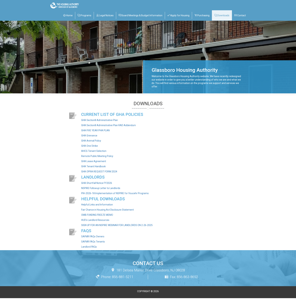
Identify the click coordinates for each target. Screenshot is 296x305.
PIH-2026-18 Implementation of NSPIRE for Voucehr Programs (115, 193)
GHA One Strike (89, 145)
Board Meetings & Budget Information (141, 15)
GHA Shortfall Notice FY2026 (96, 183)
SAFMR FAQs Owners (92, 236)
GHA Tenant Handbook (93, 166)
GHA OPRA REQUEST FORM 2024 (99, 171)
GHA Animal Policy (91, 140)
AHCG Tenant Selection (93, 151)
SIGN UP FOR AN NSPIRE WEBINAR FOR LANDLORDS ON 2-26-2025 (117, 225)
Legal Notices (106, 15)
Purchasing (203, 15)
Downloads (223, 15)
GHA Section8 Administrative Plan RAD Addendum (108, 125)
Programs (85, 15)
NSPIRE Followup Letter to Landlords (100, 188)
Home (69, 15)
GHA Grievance (89, 135)
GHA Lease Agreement (93, 161)
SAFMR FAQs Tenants (93, 241)
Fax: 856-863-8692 (184, 277)
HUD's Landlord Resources (95, 220)
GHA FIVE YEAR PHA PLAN (95, 130)
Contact (241, 15)
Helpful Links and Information (97, 204)
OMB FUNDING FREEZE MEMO (97, 215)
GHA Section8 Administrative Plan (99, 120)
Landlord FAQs (89, 246)
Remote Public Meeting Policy (97, 156)
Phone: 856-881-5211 (117, 277)
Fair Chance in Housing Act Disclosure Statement (107, 209)
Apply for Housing (179, 15)
